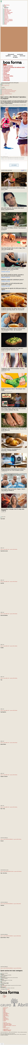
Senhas (8, 92)
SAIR (22, 43)
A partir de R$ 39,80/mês (11, 968)
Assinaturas (10, 89)
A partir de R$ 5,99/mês (11, 871)
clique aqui (9, 1034)
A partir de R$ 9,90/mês (9, 549)
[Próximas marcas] (1, 26)
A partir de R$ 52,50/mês (11, 839)
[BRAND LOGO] (12, 63)
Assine (5, 64)
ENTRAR (21, 41)
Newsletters (10, 93)
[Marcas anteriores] (1, 2)
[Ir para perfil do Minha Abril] (14, 85)
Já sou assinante (8, 66)
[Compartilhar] (26, 159)
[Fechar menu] (10, 82)
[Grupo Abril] (1, 1)
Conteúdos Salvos (13, 90)
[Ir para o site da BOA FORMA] (14, 31)
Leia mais (14, 165)
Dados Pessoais (12, 91)
